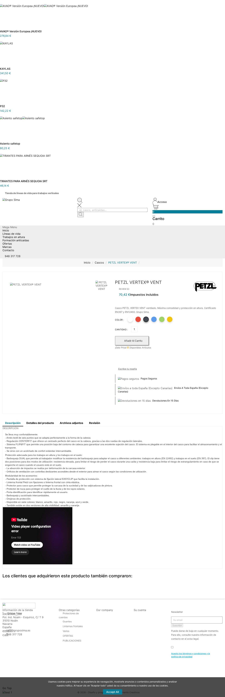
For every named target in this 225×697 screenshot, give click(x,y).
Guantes (67, 621)
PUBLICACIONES (72, 640)
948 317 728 (14, 634)
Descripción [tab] (13, 423)
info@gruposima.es (18, 630)
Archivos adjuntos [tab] (71, 423)
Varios (66, 631)
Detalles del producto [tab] (40, 423)
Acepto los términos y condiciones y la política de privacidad (190, 655)
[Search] (80, 214)
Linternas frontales (73, 626)
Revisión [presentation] (94, 423)
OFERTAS (68, 635)
